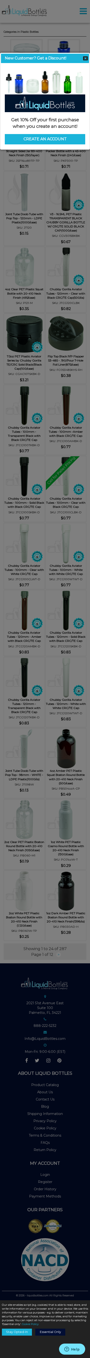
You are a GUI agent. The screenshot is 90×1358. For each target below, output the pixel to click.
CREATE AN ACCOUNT (45, 139)
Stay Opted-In (17, 1332)
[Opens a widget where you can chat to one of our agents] (72, 1350)
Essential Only (50, 1332)
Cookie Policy (30, 1324)
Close (85, 58)
